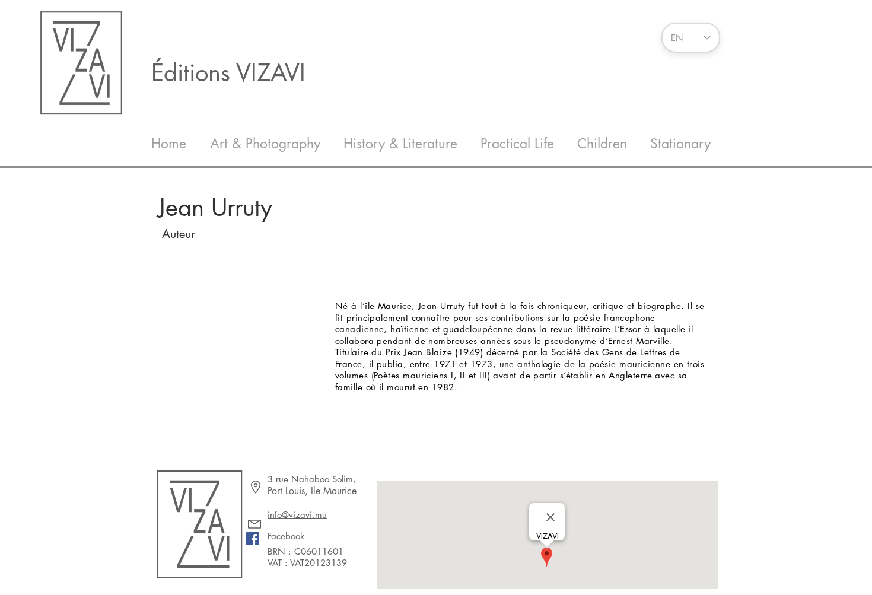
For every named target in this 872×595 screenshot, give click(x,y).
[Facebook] (252, 538)
